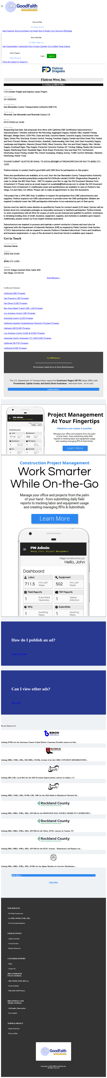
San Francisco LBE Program (16, 298)
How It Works (44, 31)
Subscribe (53, 882)
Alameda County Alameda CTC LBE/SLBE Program (27, 338)
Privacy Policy (13, 1033)
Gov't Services (57, 31)
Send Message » (53, 278)
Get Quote (33, 31)
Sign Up (51, 56)
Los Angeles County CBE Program (19, 313)
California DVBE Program (15, 348)
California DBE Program (14, 293)
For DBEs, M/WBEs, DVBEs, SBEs (19, 918)
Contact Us (12, 968)
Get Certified (53, 46)
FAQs (10, 964)
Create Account (13, 943)
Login (42, 56)
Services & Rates (22, 31)
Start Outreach (8, 31)
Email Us (24, 62)
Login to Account (13, 938)
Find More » (16, 875)
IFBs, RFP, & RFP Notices (16, 990)
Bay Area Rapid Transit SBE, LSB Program (23, 308)
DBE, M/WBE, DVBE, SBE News (18, 981)
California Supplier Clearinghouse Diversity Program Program (31, 323)
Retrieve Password (14, 948)
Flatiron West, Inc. (53, 79)
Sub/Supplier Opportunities (17, 1008)
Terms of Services (13, 1028)
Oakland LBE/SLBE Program (17, 328)
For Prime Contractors (15, 913)
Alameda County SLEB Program (18, 318)
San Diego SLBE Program (15, 303)
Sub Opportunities (9, 46)
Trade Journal (64, 46)
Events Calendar (40, 46)
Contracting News (25, 46)
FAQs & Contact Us (10, 62)
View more (16, 703)
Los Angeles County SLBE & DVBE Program (24, 333)
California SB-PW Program (16, 343)
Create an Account (19, 654)
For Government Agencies (16, 923)
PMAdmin (67, 31)
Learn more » (53, 389)
